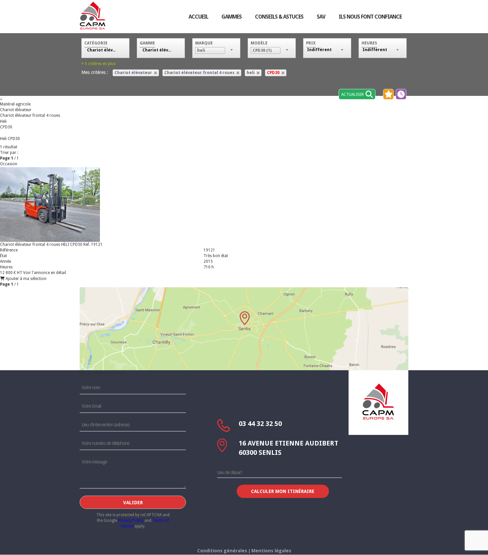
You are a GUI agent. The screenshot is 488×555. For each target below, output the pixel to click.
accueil (198, 17)
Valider (133, 502)
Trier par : (9, 152)
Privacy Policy (130, 520)
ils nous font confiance (370, 17)
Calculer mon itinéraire (282, 491)
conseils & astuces (279, 17)
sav (321, 17)
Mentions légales (271, 550)
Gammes (231, 17)
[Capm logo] (378, 401)
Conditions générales (222, 550)
